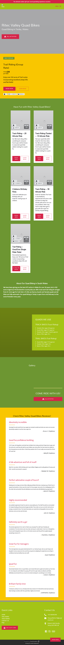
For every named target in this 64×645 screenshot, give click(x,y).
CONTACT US (5, 621)
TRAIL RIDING (5, 617)
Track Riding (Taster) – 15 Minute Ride (43, 135)
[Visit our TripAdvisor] (53, 631)
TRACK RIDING (6, 619)
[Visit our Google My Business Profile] (49, 631)
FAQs (3, 623)
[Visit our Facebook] (46, 631)
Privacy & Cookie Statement (32, 643)
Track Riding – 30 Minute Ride (42, 190)
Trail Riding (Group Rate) (13, 66)
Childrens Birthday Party (19, 190)
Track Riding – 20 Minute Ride (19, 135)
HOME (3, 615)
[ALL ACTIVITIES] (10, 32)
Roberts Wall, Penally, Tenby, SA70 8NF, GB (54, 624)
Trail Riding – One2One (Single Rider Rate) (19, 249)
